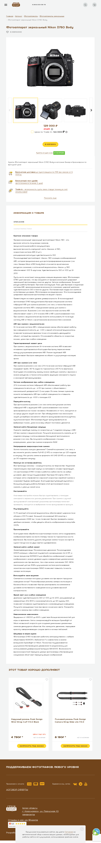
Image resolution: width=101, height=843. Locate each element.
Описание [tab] (19, 222)
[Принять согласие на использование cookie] (82, 829)
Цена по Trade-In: (48, 132)
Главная (9, 16)
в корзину (50, 144)
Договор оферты (17, 789)
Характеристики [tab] (23, 229)
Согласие (69, 832)
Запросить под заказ (32, 746)
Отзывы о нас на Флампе (23, 820)
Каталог (18, 16)
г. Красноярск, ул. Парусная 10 (40, 811)
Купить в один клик (44, 153)
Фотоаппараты (31, 16)
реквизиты (28, 814)
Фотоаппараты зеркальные (52, 16)
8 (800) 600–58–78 (39, 4)
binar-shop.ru (29, 808)
